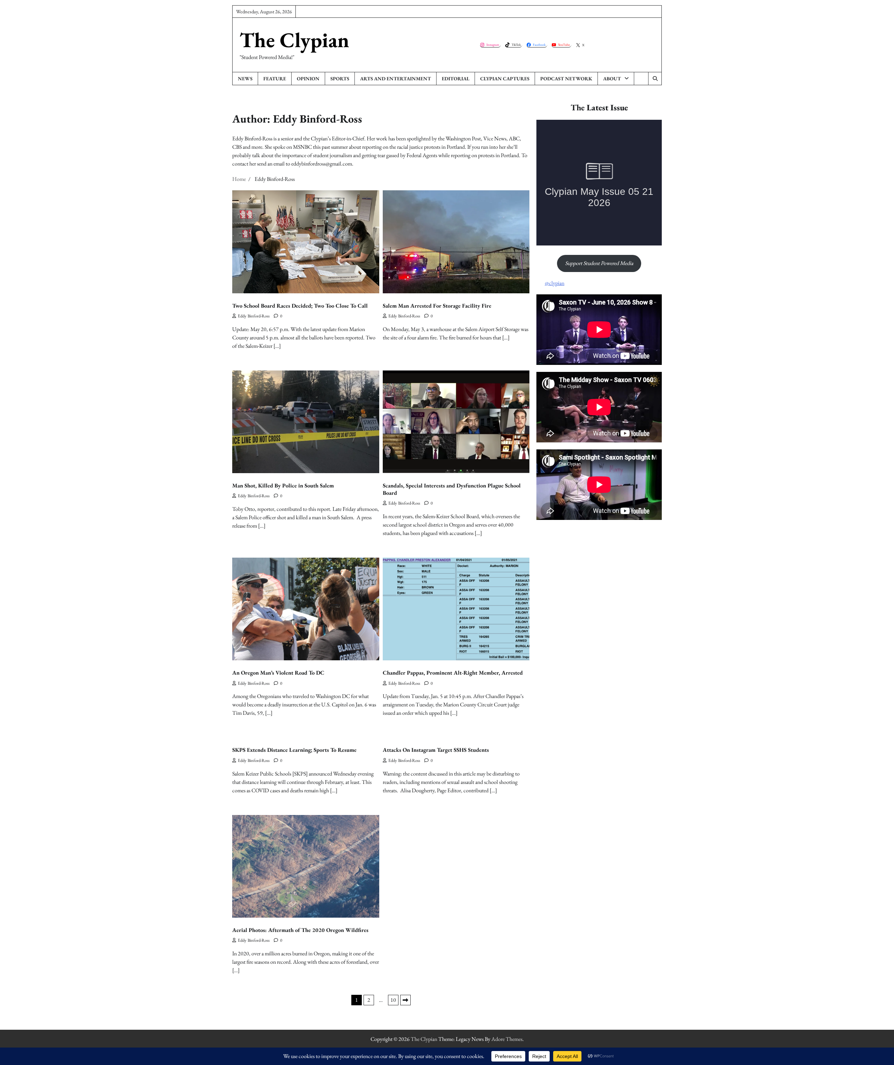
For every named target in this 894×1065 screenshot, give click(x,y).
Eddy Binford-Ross (254, 316)
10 (393, 1000)
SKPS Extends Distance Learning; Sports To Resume (294, 750)
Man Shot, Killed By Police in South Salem (283, 485)
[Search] (654, 78)
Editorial (455, 78)
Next (405, 1000)
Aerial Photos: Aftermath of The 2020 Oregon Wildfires (300, 930)
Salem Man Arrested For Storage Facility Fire (437, 305)
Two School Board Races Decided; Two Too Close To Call (300, 305)
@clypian (554, 283)
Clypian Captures (504, 78)
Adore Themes (506, 1039)
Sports (339, 78)
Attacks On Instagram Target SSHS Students (436, 750)
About (612, 78)
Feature (274, 78)
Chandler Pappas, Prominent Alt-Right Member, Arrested (453, 672)
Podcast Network (566, 78)
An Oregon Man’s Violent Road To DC (278, 672)
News (245, 78)
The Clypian (294, 39)
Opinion (308, 78)
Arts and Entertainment (395, 78)
